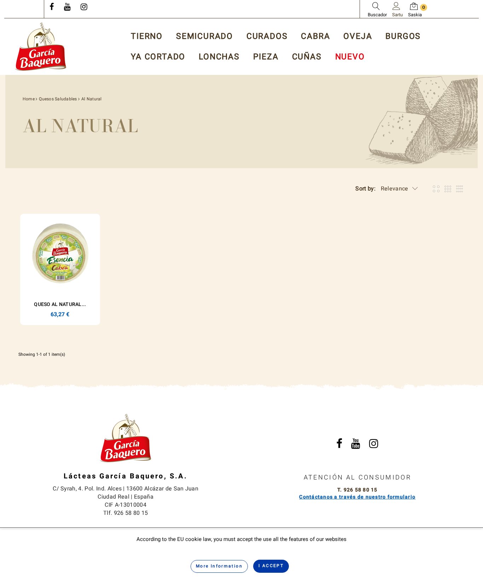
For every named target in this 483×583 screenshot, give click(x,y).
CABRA (315, 36)
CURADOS (267, 36)
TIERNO (147, 36)
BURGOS (403, 36)
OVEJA (357, 36)
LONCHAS (219, 57)
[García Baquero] (40, 46)
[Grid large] (447, 189)
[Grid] (436, 189)
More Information (219, 566)
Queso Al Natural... (60, 304)
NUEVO (350, 57)
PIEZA (266, 57)
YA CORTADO (158, 57)
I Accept (271, 566)
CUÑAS (307, 57)
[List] (459, 189)
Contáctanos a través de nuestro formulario (357, 497)
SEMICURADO (204, 36)
